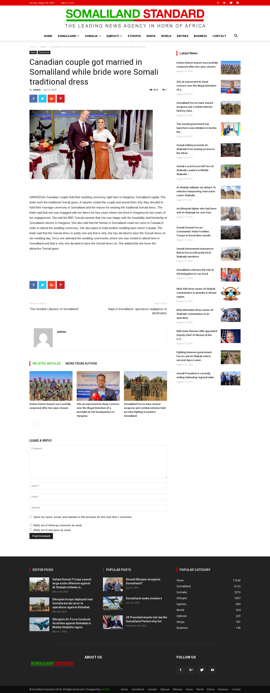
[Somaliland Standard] (135, 18)
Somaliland (67, 36)
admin (37, 89)
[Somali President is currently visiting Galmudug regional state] (231, 378)
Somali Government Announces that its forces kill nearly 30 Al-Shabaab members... (195, 252)
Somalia (91, 36)
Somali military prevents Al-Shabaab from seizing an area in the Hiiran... (195, 149)
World (166, 36)
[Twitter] (231, 3)
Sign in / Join (67, 2)
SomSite (105, 689)
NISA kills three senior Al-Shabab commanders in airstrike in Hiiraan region (196, 292)
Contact (219, 36)
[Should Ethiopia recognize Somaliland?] (113, 584)
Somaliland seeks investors (144, 598)
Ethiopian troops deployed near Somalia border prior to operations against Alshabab (72, 603)
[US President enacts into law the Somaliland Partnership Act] (113, 622)
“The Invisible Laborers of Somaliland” (54, 309)
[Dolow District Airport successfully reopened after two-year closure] (51, 386)
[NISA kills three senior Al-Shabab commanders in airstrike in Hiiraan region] (231, 294)
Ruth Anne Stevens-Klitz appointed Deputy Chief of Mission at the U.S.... (197, 335)
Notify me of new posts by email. (52, 530)
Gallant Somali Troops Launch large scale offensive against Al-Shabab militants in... (71, 583)
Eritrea (182, 36)
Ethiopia (134, 36)
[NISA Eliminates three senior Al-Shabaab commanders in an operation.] (231, 315)
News (43, 46)
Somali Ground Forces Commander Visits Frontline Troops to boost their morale (194, 231)
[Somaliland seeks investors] (113, 603)
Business (200, 36)
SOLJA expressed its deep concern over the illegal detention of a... (196, 85)
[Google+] (225, 3)
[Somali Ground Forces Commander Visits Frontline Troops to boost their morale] (231, 232)
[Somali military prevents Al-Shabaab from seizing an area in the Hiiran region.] (231, 150)
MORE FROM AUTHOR (81, 363)
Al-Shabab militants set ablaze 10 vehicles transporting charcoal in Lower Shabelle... (196, 191)
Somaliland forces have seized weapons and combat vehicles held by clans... (195, 106)
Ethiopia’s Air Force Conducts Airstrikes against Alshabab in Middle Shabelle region (71, 623)
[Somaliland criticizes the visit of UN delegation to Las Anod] (231, 275)
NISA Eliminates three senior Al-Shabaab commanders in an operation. (195, 313)
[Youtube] (238, 3)
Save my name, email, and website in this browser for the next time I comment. (83, 517)
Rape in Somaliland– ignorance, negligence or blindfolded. (137, 311)
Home (48, 36)
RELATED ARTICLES (47, 363)
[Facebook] (218, 3)
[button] (236, 36)
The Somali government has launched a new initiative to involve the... (197, 128)
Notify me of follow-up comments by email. (57, 525)
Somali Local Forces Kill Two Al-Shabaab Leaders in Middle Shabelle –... (195, 170)
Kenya (151, 36)
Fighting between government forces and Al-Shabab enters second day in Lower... (194, 356)
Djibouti (113, 36)
